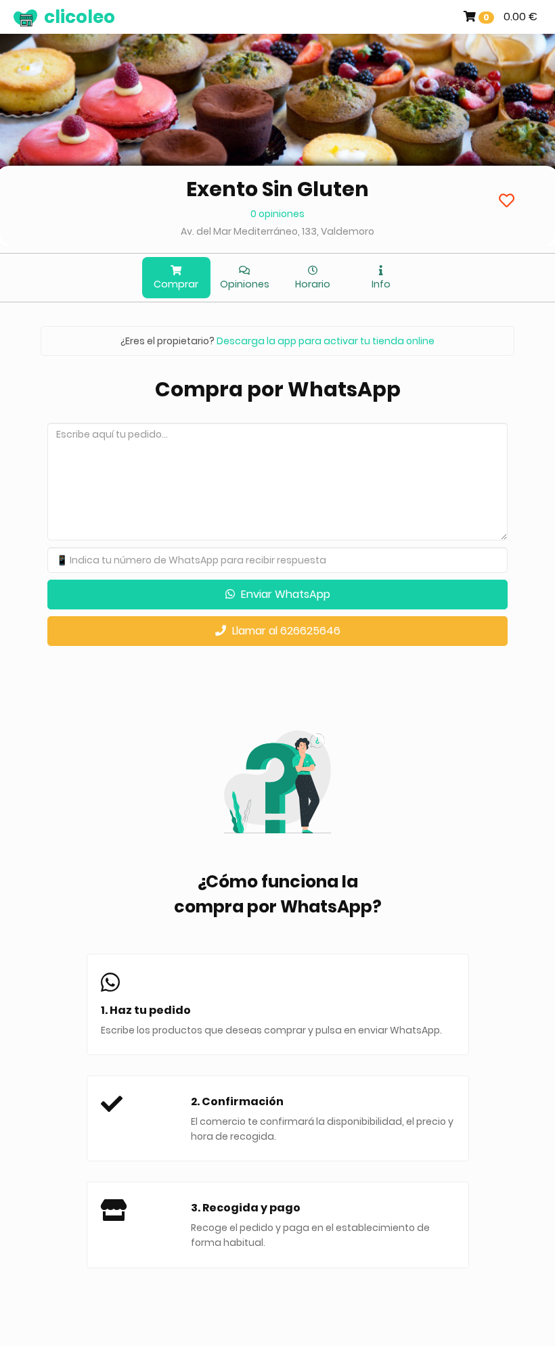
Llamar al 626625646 (284, 631)
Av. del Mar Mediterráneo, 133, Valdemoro (277, 231)
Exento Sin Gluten (277, 189)
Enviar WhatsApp (284, 594)
